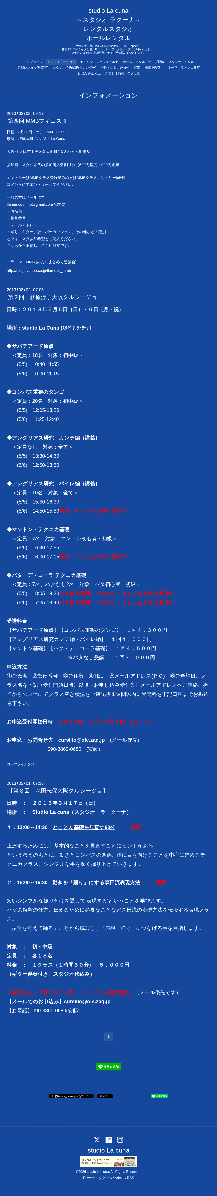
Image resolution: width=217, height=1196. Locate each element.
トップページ (33, 62)
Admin (119, 1178)
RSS (130, 1178)
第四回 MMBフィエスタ (37, 121)
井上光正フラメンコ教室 (182, 67)
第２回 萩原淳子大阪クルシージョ (52, 297)
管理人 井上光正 (89, 73)
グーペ (107, 1178)
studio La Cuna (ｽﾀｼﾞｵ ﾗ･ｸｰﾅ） (58, 328)
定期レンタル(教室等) (33, 67)
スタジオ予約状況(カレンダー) (74, 67)
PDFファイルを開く (22, 764)
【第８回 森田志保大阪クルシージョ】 (58, 791)
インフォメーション (61, 62)
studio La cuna (108, 1150)
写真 (137, 67)
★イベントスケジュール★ (99, 62)
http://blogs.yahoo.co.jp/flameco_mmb (39, 271)
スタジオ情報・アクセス (122, 73)
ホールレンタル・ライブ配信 (143, 62)
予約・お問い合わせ (115, 67)
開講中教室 (152, 67)
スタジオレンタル (181, 62)
